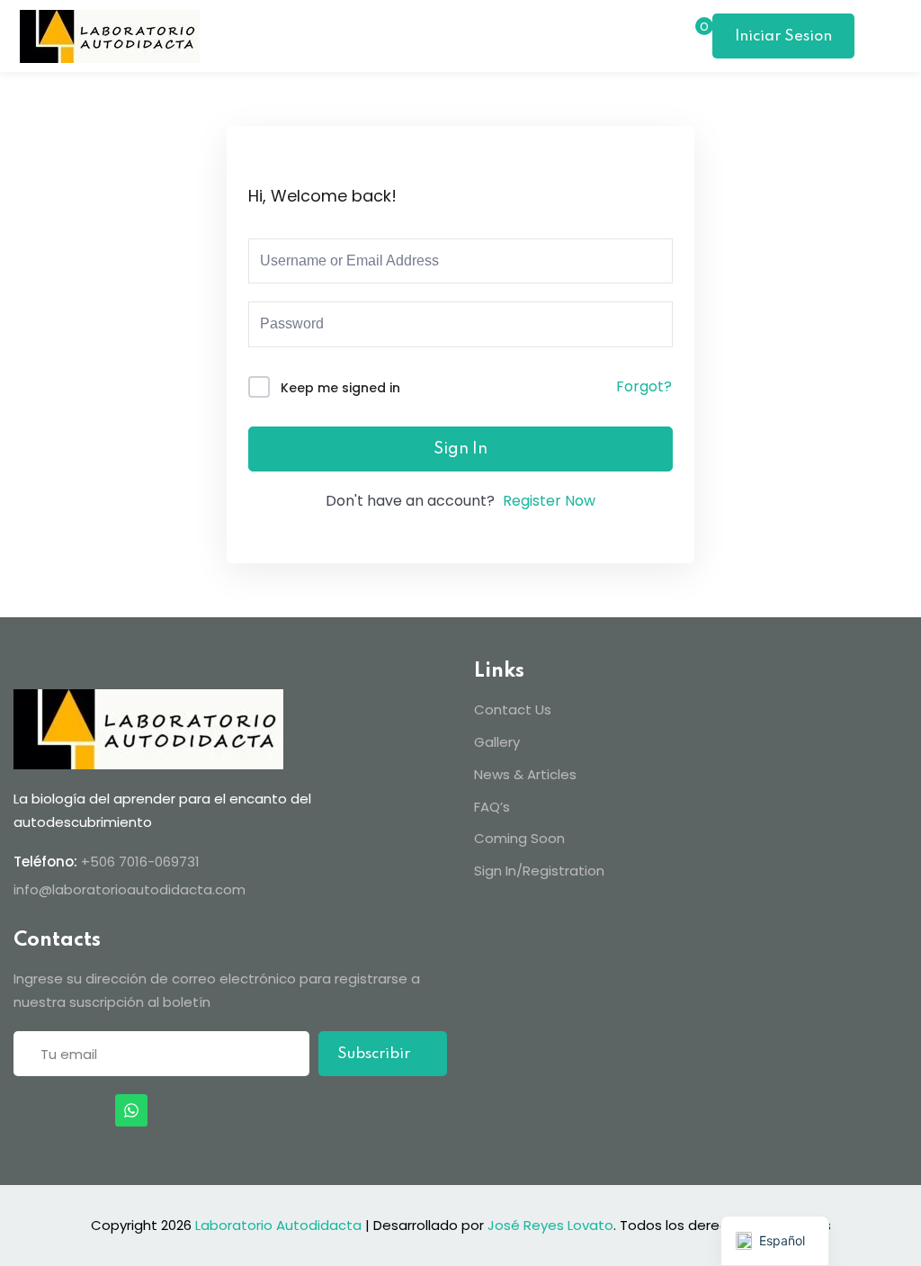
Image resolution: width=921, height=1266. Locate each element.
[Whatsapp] (131, 1110)
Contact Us (512, 709)
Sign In (460, 449)
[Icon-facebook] (20, 1110)
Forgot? (644, 386)
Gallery (497, 741)
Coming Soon (519, 838)
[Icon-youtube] (94, 1110)
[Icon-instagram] (57, 1110)
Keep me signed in (340, 388)
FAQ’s (492, 806)
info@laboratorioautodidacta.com (129, 889)
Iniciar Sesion (783, 36)
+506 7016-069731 (140, 861)
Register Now (549, 500)
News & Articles (525, 774)
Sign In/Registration (539, 870)
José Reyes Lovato (550, 1225)
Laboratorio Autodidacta (278, 1225)
